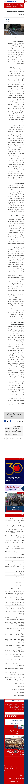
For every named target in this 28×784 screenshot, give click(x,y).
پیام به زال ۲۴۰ (20, 692)
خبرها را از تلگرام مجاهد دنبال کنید (14, 415)
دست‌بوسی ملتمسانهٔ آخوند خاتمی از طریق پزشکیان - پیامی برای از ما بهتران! (14, 673)
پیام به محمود (21, 580)
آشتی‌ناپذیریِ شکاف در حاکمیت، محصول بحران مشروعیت (14, 536)
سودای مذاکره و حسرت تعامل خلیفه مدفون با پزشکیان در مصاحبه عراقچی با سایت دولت (14, 607)
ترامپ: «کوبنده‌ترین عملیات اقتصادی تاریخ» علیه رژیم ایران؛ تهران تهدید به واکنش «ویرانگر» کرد (14, 542)
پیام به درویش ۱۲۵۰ (19, 577)
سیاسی (7, 19)
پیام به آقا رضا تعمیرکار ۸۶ (18, 574)
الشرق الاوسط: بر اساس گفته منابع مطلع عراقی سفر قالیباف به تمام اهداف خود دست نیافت (14, 634)
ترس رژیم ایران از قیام (11, 438)
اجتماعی (6, 769)
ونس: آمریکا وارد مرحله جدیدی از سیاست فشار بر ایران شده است (14, 655)
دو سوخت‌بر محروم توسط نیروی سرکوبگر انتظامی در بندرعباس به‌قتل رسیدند (14, 603)
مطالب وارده (6, 766)
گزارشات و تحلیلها (8, 767)
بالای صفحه (21, 774)
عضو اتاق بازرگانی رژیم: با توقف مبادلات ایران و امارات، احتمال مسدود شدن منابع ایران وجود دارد (14, 566)
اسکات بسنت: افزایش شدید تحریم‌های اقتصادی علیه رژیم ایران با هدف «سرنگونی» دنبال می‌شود (14, 640)
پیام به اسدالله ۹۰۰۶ (19, 683)
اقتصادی (11, 769)
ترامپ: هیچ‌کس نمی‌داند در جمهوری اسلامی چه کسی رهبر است (14, 646)
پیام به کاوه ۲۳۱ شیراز (19, 686)
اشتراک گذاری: (20, 421)
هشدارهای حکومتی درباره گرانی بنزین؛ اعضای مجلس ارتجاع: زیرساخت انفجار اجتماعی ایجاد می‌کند (14, 520)
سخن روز (6, 770)
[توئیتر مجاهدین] (10, 1)
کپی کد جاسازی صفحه (18, 426)
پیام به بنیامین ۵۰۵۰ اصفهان (18, 689)
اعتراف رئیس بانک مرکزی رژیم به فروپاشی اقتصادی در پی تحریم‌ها (14, 651)
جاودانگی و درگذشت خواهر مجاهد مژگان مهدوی (14, 669)
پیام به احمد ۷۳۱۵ (20, 586)
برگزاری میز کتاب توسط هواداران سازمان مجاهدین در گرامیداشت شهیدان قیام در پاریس (14, 552)
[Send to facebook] (5, 421)
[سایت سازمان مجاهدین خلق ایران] (14, 5)
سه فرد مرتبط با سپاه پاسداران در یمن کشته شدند (14, 660)
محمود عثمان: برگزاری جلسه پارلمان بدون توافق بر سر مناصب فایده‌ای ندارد (12, 752)
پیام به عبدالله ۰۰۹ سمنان (18, 695)
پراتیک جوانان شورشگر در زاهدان (17, 562)
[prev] (15, 726)
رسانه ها (13, 766)
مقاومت (15, 767)
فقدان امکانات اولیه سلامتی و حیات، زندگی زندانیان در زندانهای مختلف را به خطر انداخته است (14, 613)
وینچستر (10, 298)
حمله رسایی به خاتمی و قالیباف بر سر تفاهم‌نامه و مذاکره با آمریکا (14, 526)
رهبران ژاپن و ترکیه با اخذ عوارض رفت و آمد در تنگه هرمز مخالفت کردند (14, 629)
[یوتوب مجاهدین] (12, 1)
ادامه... (9, 709)
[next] (15, 751)
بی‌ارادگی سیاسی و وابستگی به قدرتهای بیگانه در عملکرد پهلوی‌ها (14, 558)
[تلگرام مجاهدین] (14, 1)
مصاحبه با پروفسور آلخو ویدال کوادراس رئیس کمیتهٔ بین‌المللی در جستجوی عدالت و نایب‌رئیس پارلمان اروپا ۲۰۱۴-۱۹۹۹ (14, 531)
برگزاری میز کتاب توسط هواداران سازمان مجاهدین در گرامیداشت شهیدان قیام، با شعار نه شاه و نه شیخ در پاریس (14, 679)
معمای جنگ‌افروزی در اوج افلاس (17, 589)
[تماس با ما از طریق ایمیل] (14, 716)
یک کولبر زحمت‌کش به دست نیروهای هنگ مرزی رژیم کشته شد (14, 598)
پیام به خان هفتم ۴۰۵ (19, 571)
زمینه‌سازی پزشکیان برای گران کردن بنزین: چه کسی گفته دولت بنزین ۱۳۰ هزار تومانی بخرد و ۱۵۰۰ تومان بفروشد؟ (14, 593)
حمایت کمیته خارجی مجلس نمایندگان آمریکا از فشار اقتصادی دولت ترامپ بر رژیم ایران (14, 547)
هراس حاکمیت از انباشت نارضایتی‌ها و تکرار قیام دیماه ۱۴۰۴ (14, 664)
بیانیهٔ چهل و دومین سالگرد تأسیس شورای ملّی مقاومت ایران (12, 731)
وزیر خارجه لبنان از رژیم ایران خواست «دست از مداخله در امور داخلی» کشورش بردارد (14, 618)
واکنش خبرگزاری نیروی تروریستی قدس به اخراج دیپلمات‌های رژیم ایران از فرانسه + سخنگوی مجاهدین (14, 624)
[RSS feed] (16, 1)
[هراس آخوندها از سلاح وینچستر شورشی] (14, 29)
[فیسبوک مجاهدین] (8, 1)
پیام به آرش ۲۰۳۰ (20, 583)
